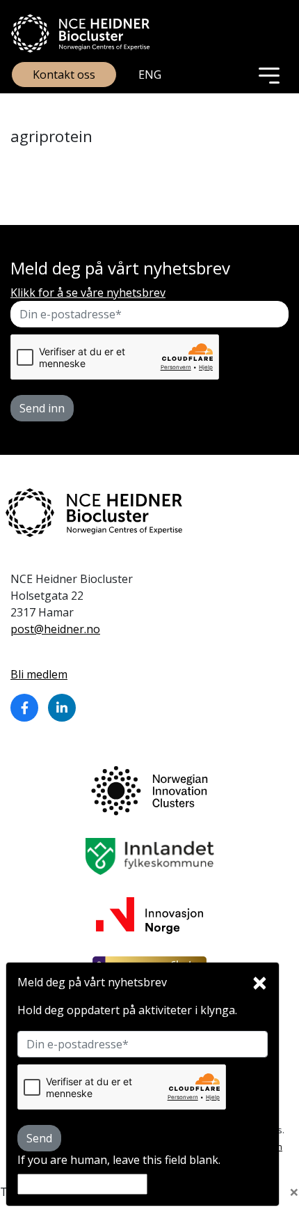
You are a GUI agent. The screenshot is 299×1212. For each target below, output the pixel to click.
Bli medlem (38, 674)
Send (39, 1138)
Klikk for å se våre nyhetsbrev (87, 292)
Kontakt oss (64, 74)
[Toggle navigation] (269, 74)
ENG (149, 74)
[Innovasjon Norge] (149, 914)
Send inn (42, 408)
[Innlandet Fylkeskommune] (149, 855)
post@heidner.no (55, 629)
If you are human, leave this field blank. (118, 1159)
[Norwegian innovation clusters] (149, 790)
